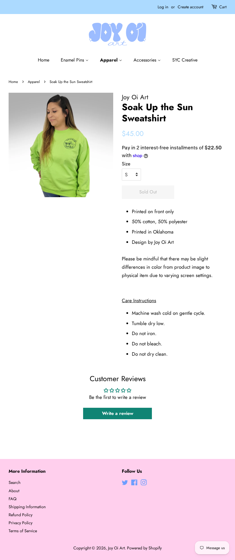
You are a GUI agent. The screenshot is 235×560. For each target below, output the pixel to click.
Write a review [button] (117, 413)
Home (43, 60)
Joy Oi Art (116, 548)
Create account (190, 7)
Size (126, 163)
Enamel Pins (73, 60)
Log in (163, 7)
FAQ (12, 499)
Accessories (146, 60)
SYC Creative (184, 60)
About (14, 491)
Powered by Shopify (144, 548)
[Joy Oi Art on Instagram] (143, 483)
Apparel (109, 60)
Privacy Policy (20, 523)
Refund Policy (20, 515)
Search (15, 482)
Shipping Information (27, 507)
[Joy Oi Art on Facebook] (134, 483)
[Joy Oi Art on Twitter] (125, 483)
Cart (222, 7)
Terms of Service (23, 531)
